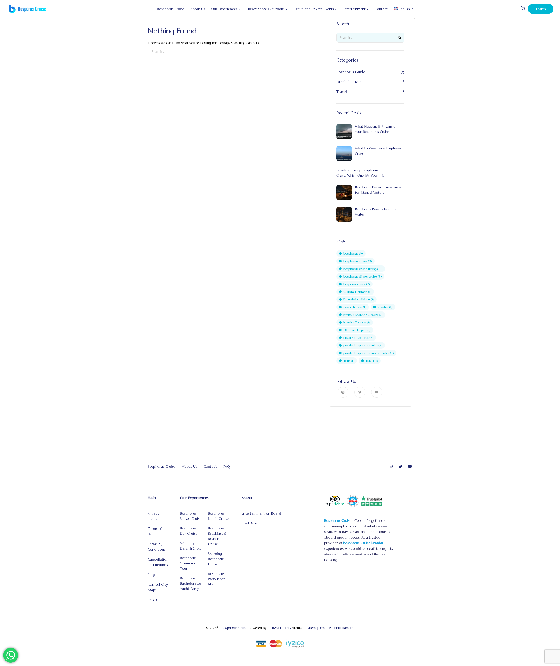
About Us (197, 9)
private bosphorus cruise (362, 345)
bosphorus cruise (357, 261)
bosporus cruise (356, 284)
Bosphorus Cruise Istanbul (363, 543)
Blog (151, 574)
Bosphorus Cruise (170, 9)
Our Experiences (224, 9)
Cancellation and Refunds (158, 562)
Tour (348, 361)
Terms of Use (155, 531)
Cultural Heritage (357, 292)
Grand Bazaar (354, 307)
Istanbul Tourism (356, 322)
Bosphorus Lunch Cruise (218, 516)
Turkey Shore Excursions (265, 9)
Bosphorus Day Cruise (189, 531)
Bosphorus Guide (350, 72)
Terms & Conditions (156, 547)
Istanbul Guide (348, 81)
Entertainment (354, 9)
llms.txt (153, 599)
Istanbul (385, 307)
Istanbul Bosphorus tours (363, 315)
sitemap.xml (316, 628)
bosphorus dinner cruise (362, 276)
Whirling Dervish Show (190, 545)
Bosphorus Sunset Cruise (190, 516)
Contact (381, 9)
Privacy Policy (153, 516)
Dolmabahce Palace (358, 299)
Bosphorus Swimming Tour (188, 563)
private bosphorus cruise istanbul (368, 353)
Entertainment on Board (261, 513)
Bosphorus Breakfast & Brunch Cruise (217, 536)
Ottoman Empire (357, 330)
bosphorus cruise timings (362, 269)
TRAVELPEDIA (280, 628)
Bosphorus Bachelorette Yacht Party (190, 583)
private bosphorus (358, 338)
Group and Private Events (313, 9)
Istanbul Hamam (341, 628)
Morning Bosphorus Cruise (216, 558)
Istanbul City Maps (158, 587)
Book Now (250, 523)
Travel (341, 91)
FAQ (226, 466)
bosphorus (353, 253)
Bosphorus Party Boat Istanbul (216, 578)
